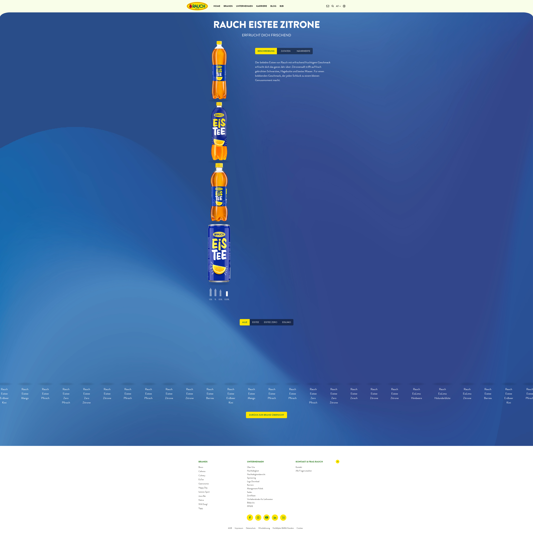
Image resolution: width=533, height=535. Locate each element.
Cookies (300, 528)
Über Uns (251, 467)
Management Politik (255, 488)
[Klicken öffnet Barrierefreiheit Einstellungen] (344, 6)
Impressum (239, 528)
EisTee (201, 479)
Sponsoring (251, 477)
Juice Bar (202, 496)
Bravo (200, 467)
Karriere (261, 6)
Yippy (200, 508)
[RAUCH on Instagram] (258, 517)
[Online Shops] (283, 517)
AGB (230, 528)
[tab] (266, 51)
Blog (273, 6)
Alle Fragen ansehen (304, 470)
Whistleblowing (264, 528)
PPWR (250, 506)
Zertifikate (251, 495)
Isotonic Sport (204, 491)
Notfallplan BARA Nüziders (283, 528)
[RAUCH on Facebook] (250, 517)
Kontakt (299, 467)
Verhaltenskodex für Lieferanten (260, 499)
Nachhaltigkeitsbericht (256, 474)
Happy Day (203, 487)
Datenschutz (251, 528)
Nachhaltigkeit (253, 470)
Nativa (201, 500)
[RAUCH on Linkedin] (275, 517)
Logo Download (253, 481)
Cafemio (201, 471)
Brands (228, 6)
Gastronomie (203, 483)
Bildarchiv (251, 502)
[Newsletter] (327, 6)
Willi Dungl (202, 504)
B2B (282, 6)
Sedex (249, 492)
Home (216, 6)
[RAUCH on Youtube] (266, 517)
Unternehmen (244, 6)
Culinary (201, 475)
